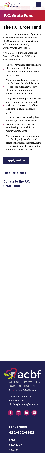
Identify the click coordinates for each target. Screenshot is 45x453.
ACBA (12, 440)
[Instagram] (18, 413)
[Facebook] (11, 413)
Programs (15, 445)
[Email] (34, 413)
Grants (14, 450)
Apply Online (16, 160)
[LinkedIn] (26, 413)
